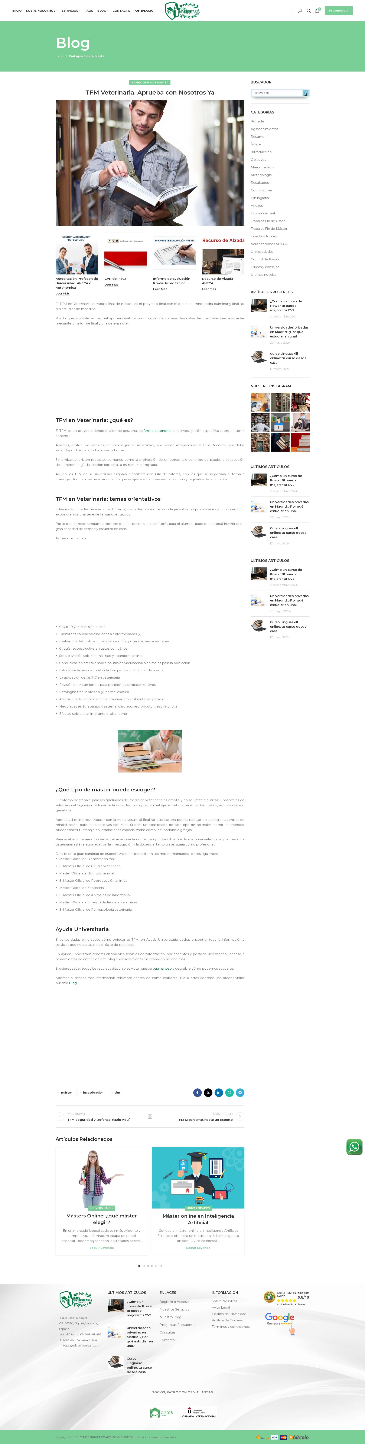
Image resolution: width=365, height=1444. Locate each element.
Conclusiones (261, 190)
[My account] (300, 10)
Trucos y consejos (265, 267)
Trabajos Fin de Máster (87, 56)
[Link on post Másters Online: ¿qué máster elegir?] (102, 1177)
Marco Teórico (262, 167)
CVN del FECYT (116, 279)
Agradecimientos (264, 129)
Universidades (101, 1208)
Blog (73, 983)
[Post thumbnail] (259, 309)
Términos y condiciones (231, 1327)
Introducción (261, 152)
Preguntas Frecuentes (178, 1325)
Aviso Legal (221, 1307)
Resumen (259, 137)
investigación (93, 1092)
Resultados (260, 183)
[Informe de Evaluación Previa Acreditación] (174, 253)
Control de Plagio (265, 259)
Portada (257, 121)
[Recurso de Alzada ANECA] (223, 253)
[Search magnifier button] (306, 94)
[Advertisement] (151, 379)
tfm (117, 1092)
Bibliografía (260, 198)
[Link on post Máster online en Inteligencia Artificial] (198, 1178)
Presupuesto (338, 10)
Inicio (60, 56)
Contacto (167, 1340)
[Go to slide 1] (139, 1266)
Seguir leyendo (102, 1247)
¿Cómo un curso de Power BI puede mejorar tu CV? (286, 305)
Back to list (150, 1116)
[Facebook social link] (197, 1092)
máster (66, 1092)
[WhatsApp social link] (229, 1092)
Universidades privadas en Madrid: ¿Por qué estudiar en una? (289, 331)
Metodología (261, 175)
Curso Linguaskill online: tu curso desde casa (288, 358)
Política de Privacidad (229, 1314)
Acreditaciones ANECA (269, 244)
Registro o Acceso (174, 1302)
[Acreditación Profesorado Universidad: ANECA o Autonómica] (77, 253)
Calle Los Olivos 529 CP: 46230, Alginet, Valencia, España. (78, 1323)
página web (162, 968)
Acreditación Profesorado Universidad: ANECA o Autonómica (77, 283)
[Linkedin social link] (219, 1092)
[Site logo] (182, 10)
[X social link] (208, 1092)
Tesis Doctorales (264, 236)
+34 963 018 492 (90, 1334)
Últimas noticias (263, 275)
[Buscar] (308, 10)
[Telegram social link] (240, 1092)
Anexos (257, 206)
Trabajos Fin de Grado (268, 221)
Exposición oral (263, 213)
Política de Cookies (227, 1320)
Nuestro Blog (170, 1317)
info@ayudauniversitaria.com (81, 1345)
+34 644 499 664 (86, 1340)
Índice (256, 144)
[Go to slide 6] (161, 1266)
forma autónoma (158, 431)
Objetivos (258, 160)
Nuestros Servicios (174, 1309)
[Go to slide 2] (144, 1266)
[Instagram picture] (260, 402)
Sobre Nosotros (224, 1301)
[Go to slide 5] (156, 1266)
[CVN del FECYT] (125, 253)
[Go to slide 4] (152, 1266)
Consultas (167, 1332)
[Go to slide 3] (148, 1266)
